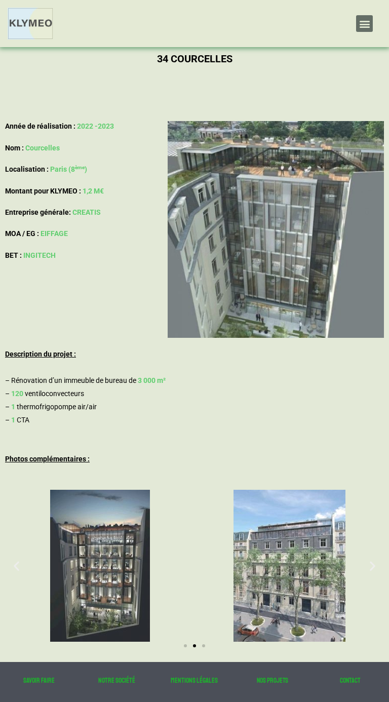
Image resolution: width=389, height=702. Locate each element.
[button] (364, 23)
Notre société (116, 680)
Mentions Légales (194, 680)
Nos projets (272, 680)
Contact (350, 680)
